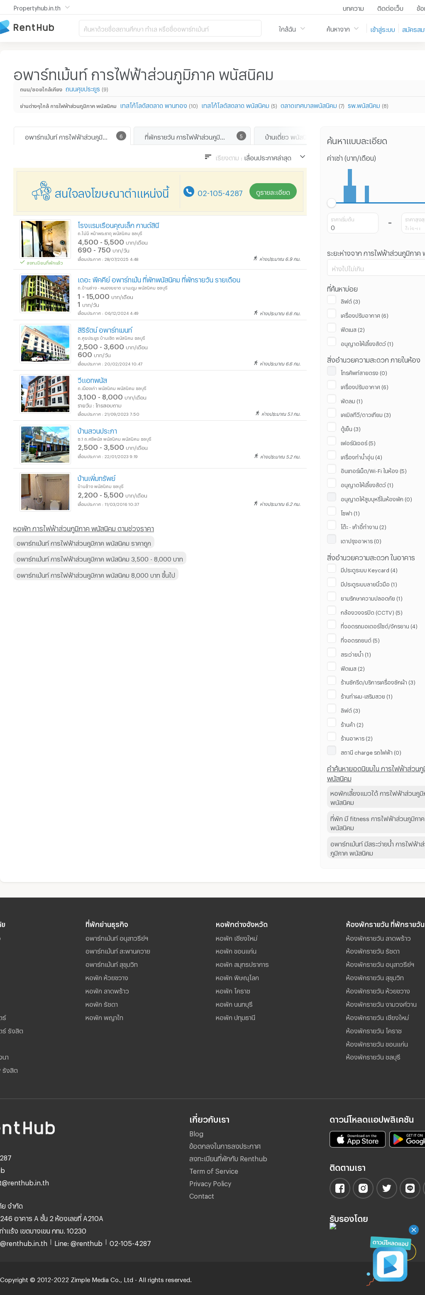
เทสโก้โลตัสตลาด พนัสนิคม (235, 104)
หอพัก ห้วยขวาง (106, 976)
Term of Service (213, 1169)
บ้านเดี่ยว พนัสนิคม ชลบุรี (298, 135)
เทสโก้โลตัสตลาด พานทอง (153, 104)
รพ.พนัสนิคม (364, 104)
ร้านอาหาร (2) (357, 737)
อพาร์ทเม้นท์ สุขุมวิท (111, 963)
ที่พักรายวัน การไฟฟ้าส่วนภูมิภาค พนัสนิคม (197, 135)
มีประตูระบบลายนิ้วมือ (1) (369, 583)
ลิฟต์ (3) (350, 300)
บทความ (353, 7)
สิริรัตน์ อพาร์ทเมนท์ (105, 328)
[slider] (332, 203)
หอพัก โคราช (233, 989)
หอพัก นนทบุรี (234, 1003)
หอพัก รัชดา (101, 1003)
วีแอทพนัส (92, 379)
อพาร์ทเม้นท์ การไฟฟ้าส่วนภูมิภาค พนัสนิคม (77, 135)
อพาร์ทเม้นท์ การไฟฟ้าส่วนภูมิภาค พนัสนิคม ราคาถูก (84, 542)
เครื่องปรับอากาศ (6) (364, 314)
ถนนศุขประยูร (83, 88)
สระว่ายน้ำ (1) (356, 653)
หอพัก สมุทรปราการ (242, 963)
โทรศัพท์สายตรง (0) (364, 372)
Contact (201, 1194)
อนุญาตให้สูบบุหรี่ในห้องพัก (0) (376, 498)
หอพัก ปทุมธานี (235, 1016)
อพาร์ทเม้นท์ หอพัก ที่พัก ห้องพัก (39, 27)
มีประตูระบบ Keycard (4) (369, 569)
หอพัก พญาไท (104, 1016)
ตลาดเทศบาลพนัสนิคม (309, 104)
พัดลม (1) (352, 400)
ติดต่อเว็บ (390, 7)
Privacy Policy (210, 1182)
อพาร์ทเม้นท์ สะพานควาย (117, 949)
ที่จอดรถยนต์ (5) (360, 639)
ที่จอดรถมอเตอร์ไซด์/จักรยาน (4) (379, 625)
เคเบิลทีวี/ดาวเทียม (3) (366, 414)
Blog (196, 1132)
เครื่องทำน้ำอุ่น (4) (361, 456)
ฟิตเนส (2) (353, 328)
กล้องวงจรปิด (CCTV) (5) (372, 611)
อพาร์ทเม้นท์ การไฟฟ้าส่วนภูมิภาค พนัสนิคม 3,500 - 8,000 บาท (100, 557)
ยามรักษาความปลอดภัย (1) (372, 597)
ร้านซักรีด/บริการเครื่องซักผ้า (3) (378, 681)
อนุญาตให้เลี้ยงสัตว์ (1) (367, 343)
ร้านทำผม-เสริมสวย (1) (367, 695)
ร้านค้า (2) (352, 723)
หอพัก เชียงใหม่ (236, 936)
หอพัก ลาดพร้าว (107, 989)
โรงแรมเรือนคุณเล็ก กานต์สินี (118, 224)
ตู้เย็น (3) (351, 428)
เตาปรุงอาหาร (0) (361, 540)
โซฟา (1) (350, 512)
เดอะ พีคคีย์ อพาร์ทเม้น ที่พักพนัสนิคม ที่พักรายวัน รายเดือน (159, 278)
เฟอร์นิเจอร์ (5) (358, 442)
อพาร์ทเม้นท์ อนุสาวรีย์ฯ (116, 936)
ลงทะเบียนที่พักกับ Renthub (228, 1157)
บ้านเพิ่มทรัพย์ (96, 477)
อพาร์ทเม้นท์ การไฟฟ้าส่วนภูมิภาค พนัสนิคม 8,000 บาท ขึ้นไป (96, 573)
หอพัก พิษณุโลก (237, 976)
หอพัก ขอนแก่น (236, 949)
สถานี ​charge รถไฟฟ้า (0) (371, 751)
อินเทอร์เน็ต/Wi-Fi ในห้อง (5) (374, 470)
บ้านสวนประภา (97, 429)
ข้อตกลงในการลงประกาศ (225, 1145)
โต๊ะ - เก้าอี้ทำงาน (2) (363, 526)
